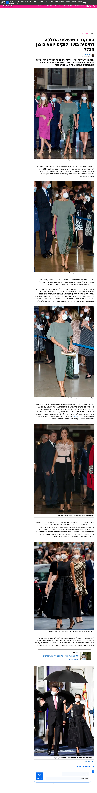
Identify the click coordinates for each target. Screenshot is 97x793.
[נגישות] (2, 2)
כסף (52, 1)
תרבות (62, 1)
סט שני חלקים (78, 416)
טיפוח (65, 5)
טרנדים (70, 5)
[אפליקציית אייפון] (9, 5)
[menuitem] (73, 2)
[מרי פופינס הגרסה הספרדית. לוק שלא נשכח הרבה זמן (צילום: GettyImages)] (64, 713)
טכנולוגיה (29, 1)
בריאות (41, 1)
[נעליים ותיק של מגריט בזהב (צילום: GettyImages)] (64, 353)
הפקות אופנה (49, 5)
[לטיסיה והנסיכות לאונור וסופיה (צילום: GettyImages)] (64, 115)
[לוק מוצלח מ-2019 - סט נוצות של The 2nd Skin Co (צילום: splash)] (64, 470)
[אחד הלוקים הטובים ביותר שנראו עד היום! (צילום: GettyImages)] (64, 228)
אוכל (47, 1)
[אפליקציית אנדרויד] (12, 5)
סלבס (56, 1)
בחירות (68, 1)
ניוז (83, 5)
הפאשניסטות (77, 5)
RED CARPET (58, 5)
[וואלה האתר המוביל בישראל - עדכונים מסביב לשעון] (84, 3)
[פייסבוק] (4, 5)
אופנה (22, 1)
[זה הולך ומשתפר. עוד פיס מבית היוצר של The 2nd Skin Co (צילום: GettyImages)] (64, 587)
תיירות (35, 1)
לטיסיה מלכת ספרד (88, 761)
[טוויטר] (6, 5)
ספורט (74, 1)
